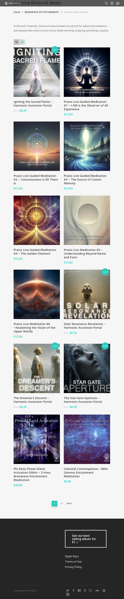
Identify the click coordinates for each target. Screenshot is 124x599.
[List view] (22, 42)
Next (69, 503)
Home (17, 12)
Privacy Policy (73, 567)
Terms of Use (73, 561)
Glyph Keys (72, 556)
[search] (106, 3)
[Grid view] (16, 42)
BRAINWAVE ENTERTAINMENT (42, 12)
